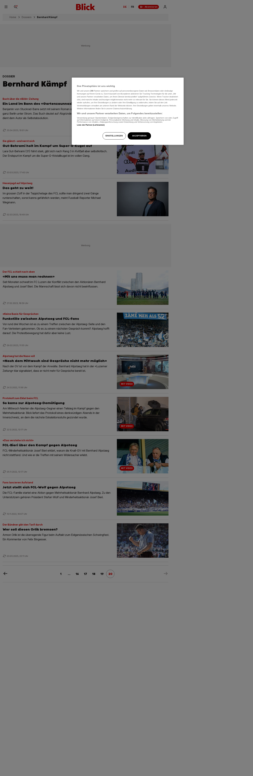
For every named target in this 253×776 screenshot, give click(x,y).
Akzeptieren (139, 136)
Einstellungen (114, 136)
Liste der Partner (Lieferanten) (91, 125)
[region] (128, 111)
